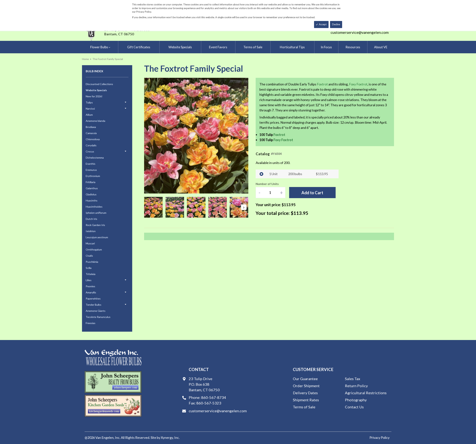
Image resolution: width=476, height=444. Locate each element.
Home (85, 59)
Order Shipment (306, 385)
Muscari (90, 243)
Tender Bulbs (93, 304)
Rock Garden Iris (95, 225)
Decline (336, 24)
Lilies (88, 280)
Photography (356, 400)
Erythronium (93, 176)
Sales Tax (352, 378)
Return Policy (356, 385)
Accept (323, 24)
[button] (151, 136)
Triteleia (90, 274)
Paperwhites (93, 298)
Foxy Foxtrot (358, 84)
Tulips (89, 102)
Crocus (90, 151)
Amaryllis (91, 292)
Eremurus (91, 169)
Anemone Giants (95, 310)
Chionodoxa (93, 139)
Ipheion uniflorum (96, 212)
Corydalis (91, 145)
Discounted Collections (99, 84)
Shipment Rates (306, 400)
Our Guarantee (305, 378)
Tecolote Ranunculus (98, 316)
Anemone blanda (95, 120)
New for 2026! (94, 96)
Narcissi (90, 108)
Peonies (90, 286)
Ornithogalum (94, 249)
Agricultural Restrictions (366, 393)
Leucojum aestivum (97, 237)
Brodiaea (91, 127)
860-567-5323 (208, 403)
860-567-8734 (213, 397)
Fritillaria (90, 182)
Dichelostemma (95, 157)
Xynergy (167, 437)
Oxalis (89, 255)
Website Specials (96, 90)
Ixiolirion (91, 231)
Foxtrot (322, 84)
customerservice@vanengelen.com (360, 32)
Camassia (91, 133)
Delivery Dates (305, 393)
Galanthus (92, 188)
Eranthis (90, 163)
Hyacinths (91, 200)
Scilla (88, 267)
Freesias (90, 323)
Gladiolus (91, 194)
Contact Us (354, 407)
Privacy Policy (379, 437)
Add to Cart (312, 192)
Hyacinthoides (94, 206)
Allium (89, 114)
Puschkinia (92, 261)
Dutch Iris (91, 218)
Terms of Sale (304, 407)
